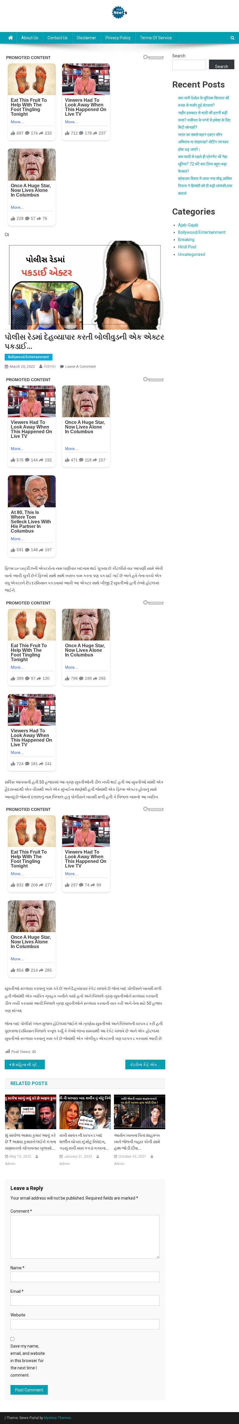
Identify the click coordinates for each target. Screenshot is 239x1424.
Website (17, 1315)
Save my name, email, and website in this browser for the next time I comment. (27, 1361)
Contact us (58, 37)
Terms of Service (156, 37)
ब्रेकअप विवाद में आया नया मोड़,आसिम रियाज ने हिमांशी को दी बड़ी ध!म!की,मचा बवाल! (205, 185)
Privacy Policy (118, 37)
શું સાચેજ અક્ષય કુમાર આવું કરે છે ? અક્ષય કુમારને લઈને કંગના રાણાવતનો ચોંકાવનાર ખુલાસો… (30, 1141)
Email (17, 1291)
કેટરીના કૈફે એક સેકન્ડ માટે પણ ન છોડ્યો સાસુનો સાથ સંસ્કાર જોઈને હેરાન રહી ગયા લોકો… (148, 1064)
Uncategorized (191, 254)
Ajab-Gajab (188, 225)
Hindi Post (187, 247)
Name (17, 1268)
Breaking (186, 239)
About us (29, 37)
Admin (50, 366)
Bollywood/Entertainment (28, 357)
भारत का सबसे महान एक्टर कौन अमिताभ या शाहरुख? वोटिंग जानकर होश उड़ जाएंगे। (203, 141)
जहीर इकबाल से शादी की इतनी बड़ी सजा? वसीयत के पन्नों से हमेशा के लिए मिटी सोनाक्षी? (204, 120)
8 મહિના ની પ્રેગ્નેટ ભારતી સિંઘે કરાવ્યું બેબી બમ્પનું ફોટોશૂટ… (28, 1064)
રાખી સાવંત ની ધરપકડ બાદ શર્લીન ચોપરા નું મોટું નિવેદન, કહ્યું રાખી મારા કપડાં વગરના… (83, 1141)
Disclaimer (86, 37)
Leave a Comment (80, 366)
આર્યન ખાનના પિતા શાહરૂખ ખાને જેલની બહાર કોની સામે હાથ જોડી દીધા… (137, 1141)
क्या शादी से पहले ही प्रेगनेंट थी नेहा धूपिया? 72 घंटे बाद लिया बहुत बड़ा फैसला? (202, 164)
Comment (21, 1211)
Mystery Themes (57, 1418)
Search (178, 55)
